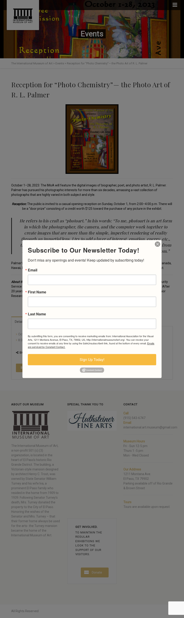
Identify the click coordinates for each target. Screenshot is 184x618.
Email (32, 270)
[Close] (157, 244)
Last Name (37, 314)
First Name (37, 292)
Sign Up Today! (92, 359)
